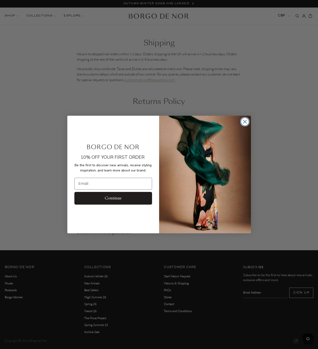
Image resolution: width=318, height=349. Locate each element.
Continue (113, 198)
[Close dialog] (245, 122)
